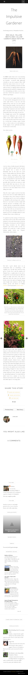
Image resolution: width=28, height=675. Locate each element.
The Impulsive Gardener (14, 16)
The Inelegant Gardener (11, 587)
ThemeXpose (13, 671)
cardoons (5, 285)
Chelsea (15, 416)
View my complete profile (9, 496)
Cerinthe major (19, 285)
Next (27, 338)
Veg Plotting (8, 565)
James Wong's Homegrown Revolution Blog (11, 601)
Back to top (21, 673)
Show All (19, 611)
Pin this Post (15, 398)
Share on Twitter (15, 395)
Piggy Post (11, 641)
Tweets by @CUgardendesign (10, 547)
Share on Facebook (14, 392)
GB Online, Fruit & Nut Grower (10, 577)
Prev (1, 338)
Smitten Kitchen (9, 555)
